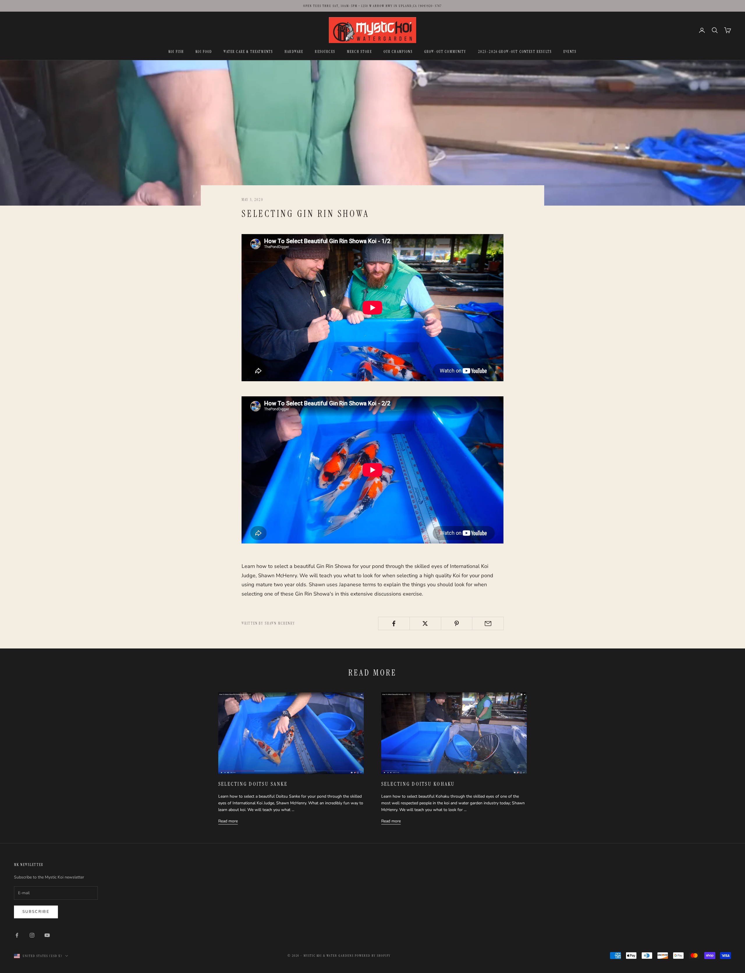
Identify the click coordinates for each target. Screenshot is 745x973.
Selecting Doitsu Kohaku (418, 783)
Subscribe (35, 911)
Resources (325, 51)
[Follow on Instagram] (32, 935)
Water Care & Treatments (248, 51)
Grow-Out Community (445, 51)
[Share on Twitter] (425, 623)
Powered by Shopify (373, 956)
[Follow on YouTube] (47, 935)
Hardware (294, 51)
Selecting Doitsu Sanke (253, 783)
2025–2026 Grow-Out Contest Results (515, 51)
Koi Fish (176, 51)
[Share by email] (487, 623)
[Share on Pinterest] (456, 623)
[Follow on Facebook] (17, 935)
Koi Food (204, 51)
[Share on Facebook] (393, 623)
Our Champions (398, 51)
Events (570, 51)
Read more (228, 821)
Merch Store (359, 51)
